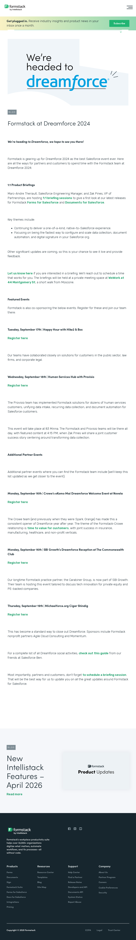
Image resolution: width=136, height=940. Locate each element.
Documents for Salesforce (84, 202)
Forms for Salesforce (43, 202)
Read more (14, 794)
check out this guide (93, 653)
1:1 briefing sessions (57, 198)
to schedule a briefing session (104, 675)
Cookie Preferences (108, 887)
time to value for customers (48, 528)
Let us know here (20, 273)
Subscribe (119, 23)
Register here (18, 338)
